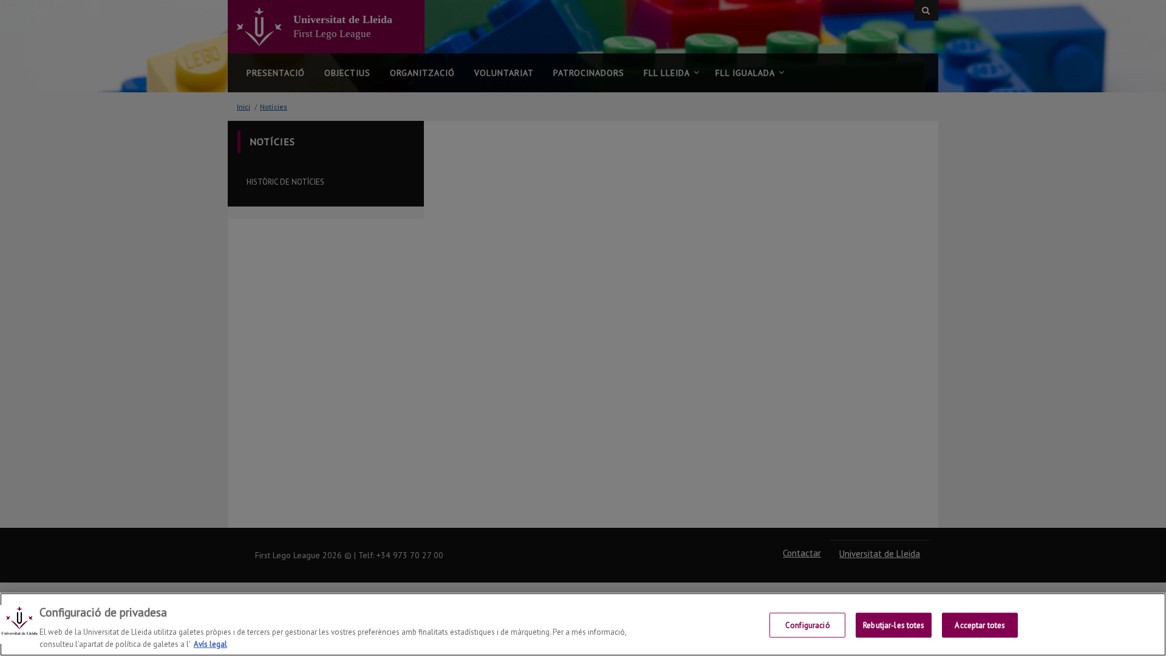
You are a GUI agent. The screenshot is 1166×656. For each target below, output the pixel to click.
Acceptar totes (980, 625)
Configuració (807, 625)
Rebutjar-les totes (893, 625)
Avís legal (210, 643)
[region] (583, 624)
